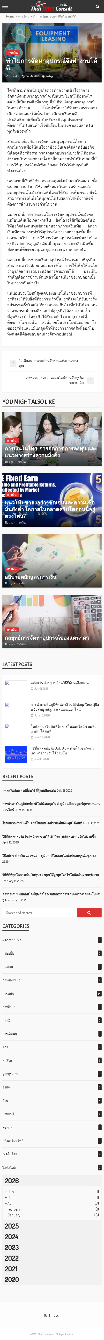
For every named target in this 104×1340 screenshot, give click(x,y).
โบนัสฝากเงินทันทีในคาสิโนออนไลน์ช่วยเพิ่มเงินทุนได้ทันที (64, 728)
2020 (12, 1279)
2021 (11, 1268)
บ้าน (5, 1101)
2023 (12, 1247)
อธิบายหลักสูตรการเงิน (31, 576)
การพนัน (8, 994)
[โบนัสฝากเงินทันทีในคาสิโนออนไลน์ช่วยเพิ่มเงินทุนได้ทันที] (16, 732)
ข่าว (5, 1047)
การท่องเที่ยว (11, 980)
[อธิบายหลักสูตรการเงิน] (52, 561)
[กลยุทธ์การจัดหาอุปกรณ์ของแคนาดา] (52, 621)
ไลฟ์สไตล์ (9, 1167)
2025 (12, 1226)
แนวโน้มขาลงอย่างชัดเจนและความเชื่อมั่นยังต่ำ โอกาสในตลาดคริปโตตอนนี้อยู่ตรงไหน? (50, 509)
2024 (12, 1236)
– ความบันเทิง (11, 940)
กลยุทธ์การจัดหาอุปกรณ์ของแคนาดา (47, 637)
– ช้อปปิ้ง (8, 953)
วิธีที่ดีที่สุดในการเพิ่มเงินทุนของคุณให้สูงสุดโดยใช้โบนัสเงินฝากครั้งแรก (50, 875)
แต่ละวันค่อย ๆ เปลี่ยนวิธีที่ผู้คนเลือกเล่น (60, 682)
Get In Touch (52, 1315)
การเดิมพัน (9, 1034)
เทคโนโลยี (9, 1154)
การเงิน (13, 52)
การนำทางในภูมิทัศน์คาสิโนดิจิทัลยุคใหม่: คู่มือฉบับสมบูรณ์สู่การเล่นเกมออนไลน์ (65, 706)
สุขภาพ (7, 1127)
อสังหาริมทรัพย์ (12, 1141)
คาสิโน (7, 1060)
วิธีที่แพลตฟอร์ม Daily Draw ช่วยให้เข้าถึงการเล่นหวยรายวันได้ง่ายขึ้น (63, 750)
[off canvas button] (5, 6)
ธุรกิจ (6, 1087)
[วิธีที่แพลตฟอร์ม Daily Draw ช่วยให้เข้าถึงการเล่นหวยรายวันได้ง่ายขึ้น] (16, 754)
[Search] (97, 6)
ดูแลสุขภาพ (10, 1074)
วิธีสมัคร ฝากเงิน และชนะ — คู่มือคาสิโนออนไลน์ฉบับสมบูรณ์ (44, 856)
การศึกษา (8, 1007)
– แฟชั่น (7, 967)
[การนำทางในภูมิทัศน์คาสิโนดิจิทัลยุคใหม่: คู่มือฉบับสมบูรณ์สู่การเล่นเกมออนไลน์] (16, 710)
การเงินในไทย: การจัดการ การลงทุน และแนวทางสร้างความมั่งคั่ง (51, 451)
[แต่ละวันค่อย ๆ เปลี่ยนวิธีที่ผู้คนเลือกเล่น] (16, 688)
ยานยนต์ (8, 1114)
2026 (12, 1180)
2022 (12, 1258)
